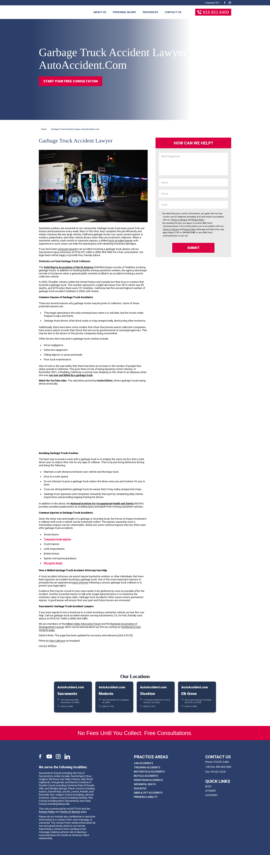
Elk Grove (189, 694)
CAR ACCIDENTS (143, 763)
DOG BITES (140, 788)
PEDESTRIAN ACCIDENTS (148, 780)
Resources (150, 12)
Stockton (147, 694)
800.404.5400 (223, 766)
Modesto (106, 694)
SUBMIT (193, 248)
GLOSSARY (211, 795)
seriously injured (67, 249)
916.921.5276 (218, 771)
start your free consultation (70, 81)
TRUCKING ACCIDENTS (147, 767)
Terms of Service (70, 811)
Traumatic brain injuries (57, 539)
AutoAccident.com (70, 687)
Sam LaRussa (57, 640)
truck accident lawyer (120, 240)
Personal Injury (124, 12)
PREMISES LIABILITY (146, 796)
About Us (99, 12)
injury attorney (80, 582)
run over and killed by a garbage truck (71, 375)
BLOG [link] (208, 786)
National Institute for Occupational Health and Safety (102, 503)
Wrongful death (53, 563)
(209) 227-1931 (108, 706)
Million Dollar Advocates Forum (83, 623)
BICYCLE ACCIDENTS (146, 775)
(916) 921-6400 (67, 706)
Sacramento (67, 694)
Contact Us (173, 12)
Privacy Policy (47, 811)
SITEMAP (210, 790)
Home (44, 129)
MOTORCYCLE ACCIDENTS (149, 771)
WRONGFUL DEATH (145, 784)
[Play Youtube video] (93, 418)
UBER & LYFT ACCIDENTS (148, 792)
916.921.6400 (216, 12)
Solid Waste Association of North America (68, 267)
